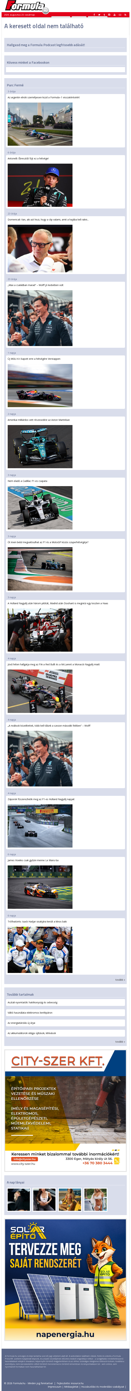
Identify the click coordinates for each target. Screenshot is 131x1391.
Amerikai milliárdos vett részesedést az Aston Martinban (39, 419)
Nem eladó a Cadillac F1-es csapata (27, 481)
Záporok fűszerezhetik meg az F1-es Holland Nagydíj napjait (41, 799)
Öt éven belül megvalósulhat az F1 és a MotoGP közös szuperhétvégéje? (48, 542)
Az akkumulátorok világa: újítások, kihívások (32, 1033)
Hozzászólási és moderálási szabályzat (102, 1386)
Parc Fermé (15, 85)
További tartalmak (20, 994)
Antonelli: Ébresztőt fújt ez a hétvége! (28, 158)
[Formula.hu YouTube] (114, 14)
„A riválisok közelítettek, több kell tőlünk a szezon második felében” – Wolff (49, 725)
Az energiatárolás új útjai (21, 1022)
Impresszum (54, 1386)
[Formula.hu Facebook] (94, 14)
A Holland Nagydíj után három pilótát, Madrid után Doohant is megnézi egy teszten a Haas (58, 603)
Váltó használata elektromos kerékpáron (30, 1012)
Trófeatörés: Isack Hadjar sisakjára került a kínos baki (37, 921)
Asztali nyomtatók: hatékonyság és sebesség (32, 1002)
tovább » (120, 979)
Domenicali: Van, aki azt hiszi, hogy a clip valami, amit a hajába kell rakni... (48, 219)
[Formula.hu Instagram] (109, 14)
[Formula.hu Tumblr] (104, 14)
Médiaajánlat (71, 1386)
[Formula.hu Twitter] (99, 14)
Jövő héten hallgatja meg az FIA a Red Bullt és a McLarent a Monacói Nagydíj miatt (54, 664)
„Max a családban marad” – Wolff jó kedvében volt (35, 285)
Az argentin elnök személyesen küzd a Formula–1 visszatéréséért (44, 97)
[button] (125, 14)
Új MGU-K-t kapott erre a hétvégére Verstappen (34, 358)
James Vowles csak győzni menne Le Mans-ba (33, 860)
